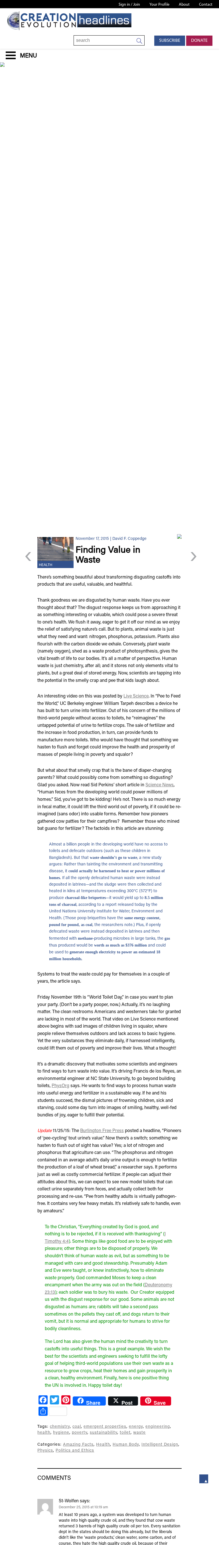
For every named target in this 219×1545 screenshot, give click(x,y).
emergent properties (105, 1427)
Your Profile (159, 5)
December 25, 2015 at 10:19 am (83, 1507)
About (184, 5)
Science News (159, 785)
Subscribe (169, 40)
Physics (45, 1451)
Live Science (136, 696)
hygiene (61, 1433)
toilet (125, 1433)
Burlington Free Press (102, 1131)
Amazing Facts (78, 1445)
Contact (205, 5)
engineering (157, 1427)
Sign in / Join (129, 5)
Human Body (126, 1445)
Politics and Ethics (75, 1451)
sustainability (103, 1433)
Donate (199, 40)
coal (76, 1427)
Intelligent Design (159, 1445)
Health (45, 565)
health (43, 1433)
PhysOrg (60, 1086)
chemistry (60, 1427)
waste (139, 1433)
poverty (79, 1433)
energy (136, 1427)
